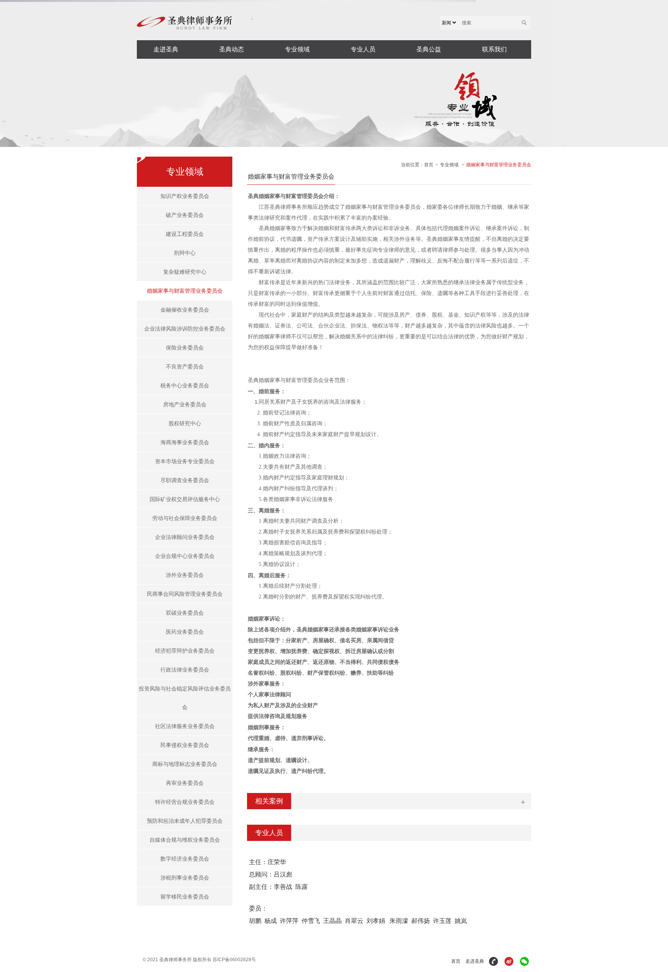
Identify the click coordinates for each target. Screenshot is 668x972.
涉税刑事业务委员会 (184, 878)
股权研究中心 (185, 423)
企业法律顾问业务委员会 (185, 537)
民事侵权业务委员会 (184, 745)
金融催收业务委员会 (184, 310)
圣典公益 (428, 49)
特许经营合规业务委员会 (185, 802)
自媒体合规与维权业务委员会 (185, 840)
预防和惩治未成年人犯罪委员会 (185, 821)
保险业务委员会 (185, 347)
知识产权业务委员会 (184, 196)
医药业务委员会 (185, 632)
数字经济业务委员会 (184, 859)
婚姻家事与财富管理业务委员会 (185, 291)
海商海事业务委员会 (184, 442)
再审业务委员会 (185, 783)
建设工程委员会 (185, 234)
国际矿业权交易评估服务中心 (185, 499)
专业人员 (363, 49)
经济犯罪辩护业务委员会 (185, 651)
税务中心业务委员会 (184, 385)
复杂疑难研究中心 (184, 272)
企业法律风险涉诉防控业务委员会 (184, 329)
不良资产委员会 (185, 366)
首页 (428, 164)
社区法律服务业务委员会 (185, 726)
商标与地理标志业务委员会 (184, 764)
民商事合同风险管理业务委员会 (185, 594)
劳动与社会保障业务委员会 (184, 518)
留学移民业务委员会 (184, 897)
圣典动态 (231, 49)
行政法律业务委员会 (184, 670)
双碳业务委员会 (185, 613)
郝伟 (417, 920)
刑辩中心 (185, 253)
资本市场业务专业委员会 (185, 461)
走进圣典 (165, 49)
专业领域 (297, 49)
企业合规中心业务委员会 (185, 556)
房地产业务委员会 (184, 404)
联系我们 (494, 49)
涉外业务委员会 (185, 575)
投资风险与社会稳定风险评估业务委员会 (185, 698)
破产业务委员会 (185, 215)
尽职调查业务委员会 (184, 480)
